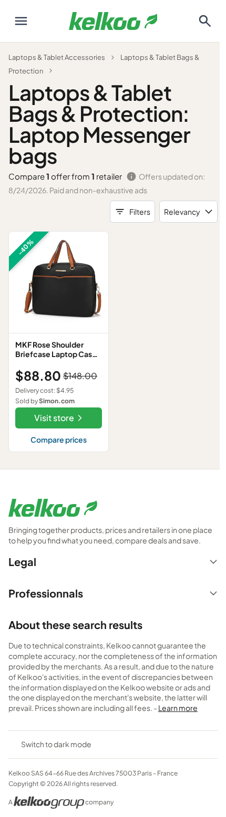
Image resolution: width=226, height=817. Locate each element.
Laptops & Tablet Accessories (56, 57)
